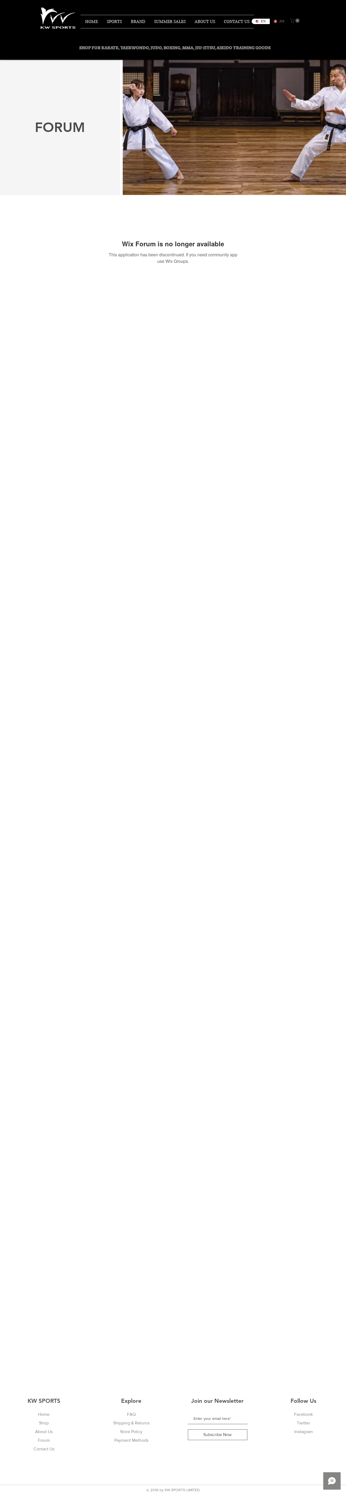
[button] (295, 20)
